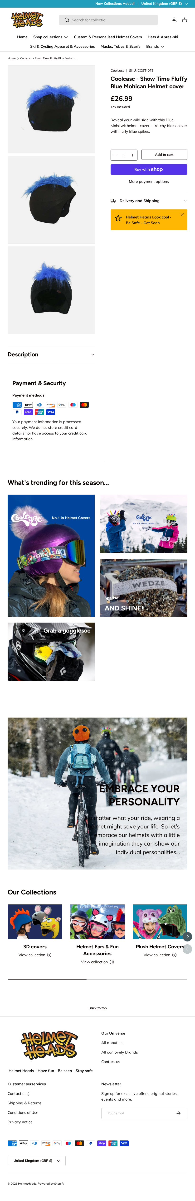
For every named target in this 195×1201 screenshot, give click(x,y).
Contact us (110, 1061)
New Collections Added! (115, 3)
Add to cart (164, 154)
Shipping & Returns (25, 1103)
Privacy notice (20, 1122)
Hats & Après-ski (163, 37)
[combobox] (108, 20)
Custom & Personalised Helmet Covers (108, 37)
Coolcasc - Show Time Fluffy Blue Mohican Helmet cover (48, 58)
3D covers (35, 947)
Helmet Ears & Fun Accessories (97, 950)
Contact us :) (18, 1093)
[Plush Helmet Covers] (160, 921)
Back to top (97, 1008)
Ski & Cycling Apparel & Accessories (62, 46)
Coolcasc (117, 70)
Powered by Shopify (51, 1183)
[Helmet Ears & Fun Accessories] (97, 921)
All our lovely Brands (119, 1052)
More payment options (149, 181)
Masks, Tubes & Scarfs (121, 46)
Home (22, 37)
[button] (184, 20)
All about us (111, 1042)
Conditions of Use (23, 1112)
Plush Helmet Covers (160, 947)
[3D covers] (35, 921)
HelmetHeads (27, 1183)
